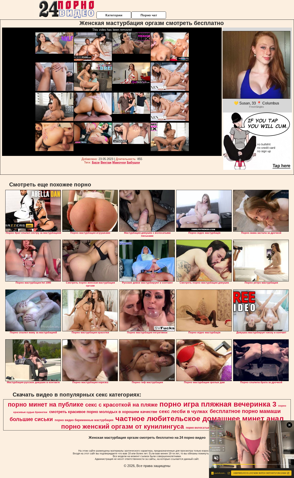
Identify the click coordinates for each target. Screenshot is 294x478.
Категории (113, 15)
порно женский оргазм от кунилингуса (122, 426)
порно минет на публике (45, 404)
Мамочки (119, 162)
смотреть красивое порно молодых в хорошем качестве (103, 411)
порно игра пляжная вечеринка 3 (217, 404)
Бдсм (96, 162)
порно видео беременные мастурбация (84, 420)
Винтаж (106, 162)
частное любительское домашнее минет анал (199, 418)
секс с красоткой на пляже (121, 405)
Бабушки (133, 162)
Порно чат (149, 15)
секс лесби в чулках (183, 411)
